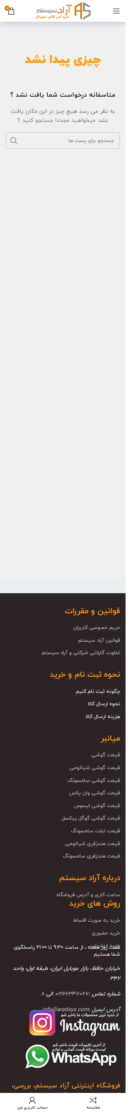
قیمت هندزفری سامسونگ (91, 856)
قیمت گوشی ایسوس (97, 805)
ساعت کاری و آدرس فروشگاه (88, 894)
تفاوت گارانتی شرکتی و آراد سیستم (81, 652)
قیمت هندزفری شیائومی (92, 843)
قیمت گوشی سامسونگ (93, 780)
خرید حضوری (106, 933)
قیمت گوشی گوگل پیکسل (90, 818)
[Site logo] (62, 10)
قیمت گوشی (105, 755)
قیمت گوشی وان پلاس (94, 793)
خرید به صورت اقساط (96, 920)
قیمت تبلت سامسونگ (95, 831)
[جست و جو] (13, 140)
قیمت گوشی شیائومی (95, 767)
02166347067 (71, 994)
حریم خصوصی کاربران (96, 627)
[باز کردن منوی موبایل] (116, 11)
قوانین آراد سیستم (99, 640)
